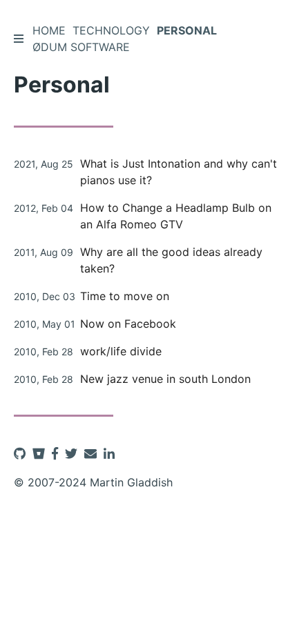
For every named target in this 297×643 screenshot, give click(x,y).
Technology (111, 30)
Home (49, 30)
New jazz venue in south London (165, 379)
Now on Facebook (128, 323)
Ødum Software (81, 47)
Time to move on (124, 296)
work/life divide (121, 351)
